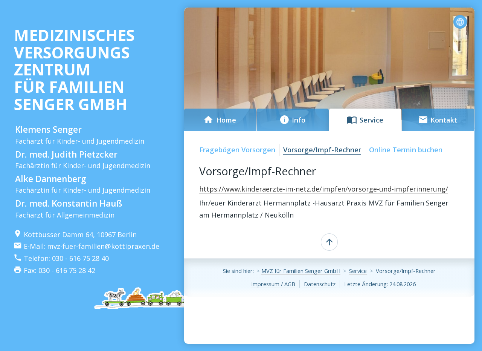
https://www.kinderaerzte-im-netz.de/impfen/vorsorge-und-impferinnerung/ (323, 188)
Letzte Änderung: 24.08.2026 (380, 284)
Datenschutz (320, 284)
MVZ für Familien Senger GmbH (300, 270)
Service (358, 270)
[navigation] (461, 22)
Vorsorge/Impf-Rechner (322, 149)
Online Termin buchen (405, 149)
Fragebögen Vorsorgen (237, 149)
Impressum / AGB (273, 284)
